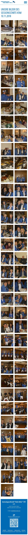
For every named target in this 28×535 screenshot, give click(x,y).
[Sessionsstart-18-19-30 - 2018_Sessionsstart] (21, 204)
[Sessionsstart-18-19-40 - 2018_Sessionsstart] (21, 272)
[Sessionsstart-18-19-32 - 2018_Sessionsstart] (21, 217)
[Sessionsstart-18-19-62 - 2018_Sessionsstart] (21, 422)
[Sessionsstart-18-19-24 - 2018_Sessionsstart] (7, 176)
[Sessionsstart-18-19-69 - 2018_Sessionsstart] (7, 476)
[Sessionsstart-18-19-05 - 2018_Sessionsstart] (7, 53)
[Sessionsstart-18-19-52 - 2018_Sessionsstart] (21, 354)
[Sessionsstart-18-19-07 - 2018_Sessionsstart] (7, 67)
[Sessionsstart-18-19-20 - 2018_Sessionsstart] (7, 149)
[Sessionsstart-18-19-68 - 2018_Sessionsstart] (21, 463)
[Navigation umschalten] (25, 2)
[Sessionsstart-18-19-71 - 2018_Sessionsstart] (7, 490)
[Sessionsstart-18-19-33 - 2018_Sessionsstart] (7, 231)
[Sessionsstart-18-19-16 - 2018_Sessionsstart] (7, 122)
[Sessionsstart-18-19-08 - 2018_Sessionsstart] (21, 67)
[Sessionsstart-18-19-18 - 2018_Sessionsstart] (7, 135)
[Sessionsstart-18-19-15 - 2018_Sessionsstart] (21, 108)
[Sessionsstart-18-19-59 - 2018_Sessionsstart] (7, 408)
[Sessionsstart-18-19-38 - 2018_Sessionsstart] (21, 258)
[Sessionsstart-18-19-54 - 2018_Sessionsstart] (21, 367)
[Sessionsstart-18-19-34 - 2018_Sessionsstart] (21, 231)
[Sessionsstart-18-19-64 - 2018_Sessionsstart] (21, 435)
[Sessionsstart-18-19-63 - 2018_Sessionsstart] (7, 435)
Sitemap (23, 530)
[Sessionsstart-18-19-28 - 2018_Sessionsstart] (21, 190)
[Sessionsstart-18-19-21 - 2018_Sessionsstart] (21, 149)
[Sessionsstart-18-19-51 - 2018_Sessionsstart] (7, 354)
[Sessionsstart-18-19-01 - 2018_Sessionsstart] (7, 26)
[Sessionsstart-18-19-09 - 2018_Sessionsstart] (7, 81)
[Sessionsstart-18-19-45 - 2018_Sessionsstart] (7, 313)
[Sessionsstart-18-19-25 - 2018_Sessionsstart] (21, 176)
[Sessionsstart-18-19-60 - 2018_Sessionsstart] (21, 408)
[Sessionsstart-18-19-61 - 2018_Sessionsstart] (7, 422)
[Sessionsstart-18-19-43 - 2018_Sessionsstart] (7, 299)
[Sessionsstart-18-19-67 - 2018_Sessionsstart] (7, 463)
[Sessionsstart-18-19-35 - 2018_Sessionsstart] (7, 244)
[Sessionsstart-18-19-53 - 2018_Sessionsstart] (7, 367)
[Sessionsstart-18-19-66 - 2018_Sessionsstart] (21, 449)
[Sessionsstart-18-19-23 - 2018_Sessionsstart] (21, 163)
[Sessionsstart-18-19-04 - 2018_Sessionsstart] (21, 40)
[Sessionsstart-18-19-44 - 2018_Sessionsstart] (21, 299)
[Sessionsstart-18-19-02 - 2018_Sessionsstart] (21, 26)
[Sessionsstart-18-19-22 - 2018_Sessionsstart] (7, 163)
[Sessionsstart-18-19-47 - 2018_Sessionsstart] (7, 326)
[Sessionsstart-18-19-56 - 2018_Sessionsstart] (21, 381)
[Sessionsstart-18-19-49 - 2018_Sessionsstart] (7, 340)
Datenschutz (17, 530)
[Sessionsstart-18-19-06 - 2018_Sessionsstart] (21, 53)
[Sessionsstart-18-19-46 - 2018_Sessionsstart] (21, 313)
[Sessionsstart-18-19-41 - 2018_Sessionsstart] (7, 285)
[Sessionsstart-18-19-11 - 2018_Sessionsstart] (21, 81)
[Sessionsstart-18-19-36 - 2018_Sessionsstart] (21, 244)
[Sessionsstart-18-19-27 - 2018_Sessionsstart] (7, 190)
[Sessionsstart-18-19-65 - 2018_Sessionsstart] (7, 449)
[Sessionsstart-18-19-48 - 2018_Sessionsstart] (21, 326)
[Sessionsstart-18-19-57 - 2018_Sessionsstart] (7, 395)
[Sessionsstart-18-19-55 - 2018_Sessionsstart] (7, 381)
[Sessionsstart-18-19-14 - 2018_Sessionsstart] (7, 108)
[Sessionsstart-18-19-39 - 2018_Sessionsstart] (7, 272)
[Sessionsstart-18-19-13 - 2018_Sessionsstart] (21, 94)
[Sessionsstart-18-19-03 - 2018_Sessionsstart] (7, 40)
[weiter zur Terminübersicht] (14, 523)
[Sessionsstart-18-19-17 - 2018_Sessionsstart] (21, 122)
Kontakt (4, 530)
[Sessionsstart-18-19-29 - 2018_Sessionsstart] (7, 204)
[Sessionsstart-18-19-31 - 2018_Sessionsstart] (7, 217)
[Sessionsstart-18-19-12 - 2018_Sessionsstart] (7, 94)
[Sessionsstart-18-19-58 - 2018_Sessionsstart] (21, 395)
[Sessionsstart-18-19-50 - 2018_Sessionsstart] (21, 340)
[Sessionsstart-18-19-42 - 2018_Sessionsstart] (21, 285)
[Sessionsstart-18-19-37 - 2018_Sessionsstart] (7, 258)
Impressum (10, 530)
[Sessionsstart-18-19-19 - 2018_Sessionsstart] (21, 135)
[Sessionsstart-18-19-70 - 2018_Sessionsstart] (21, 476)
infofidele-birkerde (15, 511)
